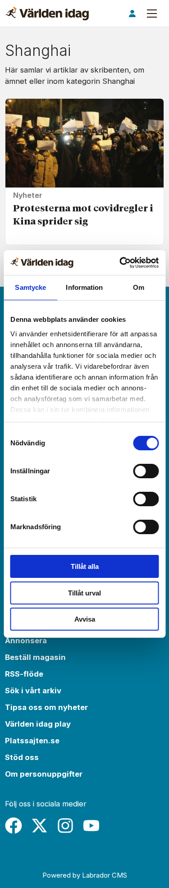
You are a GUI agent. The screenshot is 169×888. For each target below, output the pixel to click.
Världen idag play (38, 723)
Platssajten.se (32, 740)
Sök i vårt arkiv (33, 690)
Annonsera (26, 640)
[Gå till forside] (47, 13)
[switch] (146, 471)
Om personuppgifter (43, 773)
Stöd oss (22, 757)
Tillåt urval (84, 593)
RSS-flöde (24, 673)
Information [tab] (84, 287)
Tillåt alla (85, 566)
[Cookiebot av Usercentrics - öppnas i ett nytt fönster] (120, 262)
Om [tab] (138, 287)
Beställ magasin (35, 657)
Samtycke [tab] (30, 287)
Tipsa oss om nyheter (46, 707)
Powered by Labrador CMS (84, 875)
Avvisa (84, 619)
